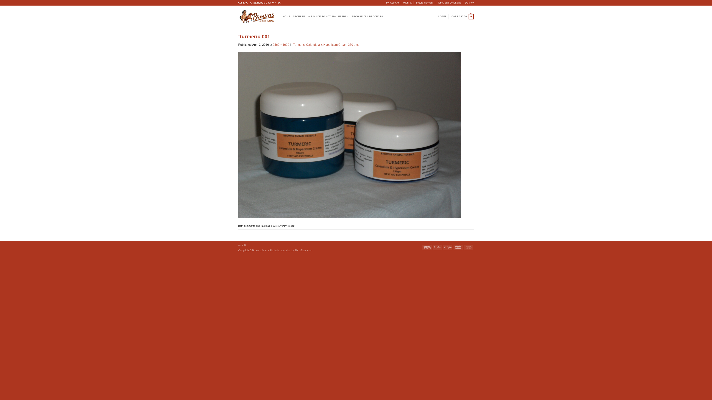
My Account (392, 2)
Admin (242, 245)
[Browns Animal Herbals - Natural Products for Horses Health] (257, 16)
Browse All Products (367, 16)
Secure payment (424, 2)
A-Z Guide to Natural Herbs (327, 16)
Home (286, 16)
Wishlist (407, 2)
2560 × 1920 (281, 44)
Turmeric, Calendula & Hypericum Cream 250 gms (326, 44)
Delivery (469, 2)
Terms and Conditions (449, 2)
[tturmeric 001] (349, 134)
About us (299, 16)
